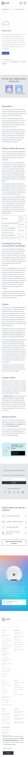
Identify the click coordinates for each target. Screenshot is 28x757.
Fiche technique (18, 646)
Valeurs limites (17, 639)
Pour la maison (5, 643)
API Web (4, 666)
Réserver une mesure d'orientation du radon (19, 722)
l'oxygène (4, 332)
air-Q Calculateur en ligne (18, 650)
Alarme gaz (4, 673)
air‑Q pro (14, 61)
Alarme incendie (5, 671)
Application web (5, 651)
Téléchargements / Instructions (6, 714)
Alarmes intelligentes (6, 669)
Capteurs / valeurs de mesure (19, 637)
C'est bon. (8, 752)
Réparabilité (4, 691)
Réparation (16, 684)
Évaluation (4, 676)
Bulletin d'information (19, 687)
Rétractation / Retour (6, 735)
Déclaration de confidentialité (5, 733)
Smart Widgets (5, 657)
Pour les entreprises (6, 645)
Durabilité (4, 689)
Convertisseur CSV (6, 717)
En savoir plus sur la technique (18, 633)
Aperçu (3, 632)
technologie (18, 431)
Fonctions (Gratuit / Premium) (6, 654)
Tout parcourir (5, 702)
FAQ (3, 687)
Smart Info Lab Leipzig (7, 704)
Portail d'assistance (6, 684)
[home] (5, 3)
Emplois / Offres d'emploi (5, 720)
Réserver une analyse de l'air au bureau (19, 719)
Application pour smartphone (5, 649)
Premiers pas (5, 682)
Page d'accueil (5, 9)
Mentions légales (6, 729)
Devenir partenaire (6, 723)
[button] (25, 3)
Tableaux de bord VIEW (7, 641)
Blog (3, 694)
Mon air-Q (4, 711)
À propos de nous (18, 694)
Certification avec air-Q (19, 644)
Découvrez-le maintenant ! (15, 453)
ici (11, 429)
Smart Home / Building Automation (7, 660)
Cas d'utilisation (5, 700)
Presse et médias (18, 689)
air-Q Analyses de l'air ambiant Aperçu (19, 712)
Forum (15, 691)
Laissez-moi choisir (7, 748)
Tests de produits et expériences (6, 697)
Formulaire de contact (19, 682)
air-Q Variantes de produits (6, 636)
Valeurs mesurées (19, 9)
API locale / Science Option (6, 664)
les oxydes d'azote (13, 332)
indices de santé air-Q (19, 642)
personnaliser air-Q (6, 638)
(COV (20, 334)
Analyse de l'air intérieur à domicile (19, 715)
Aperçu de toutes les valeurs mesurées (14, 542)
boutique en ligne (13, 435)
